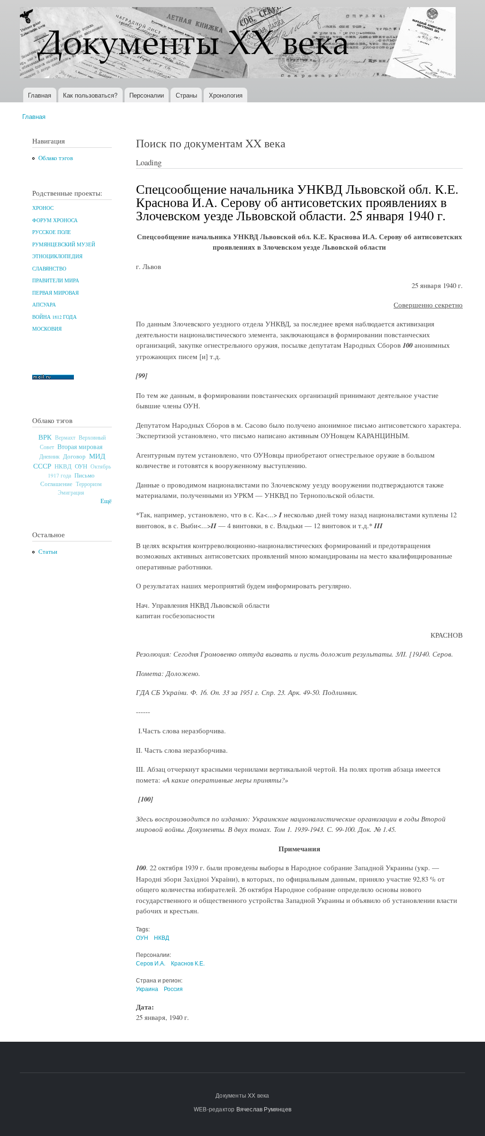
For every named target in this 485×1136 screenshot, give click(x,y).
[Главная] (239, 44)
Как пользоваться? (90, 94)
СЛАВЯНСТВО (49, 268)
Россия (173, 988)
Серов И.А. (150, 963)
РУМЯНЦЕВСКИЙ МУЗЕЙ (63, 244)
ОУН (81, 466)
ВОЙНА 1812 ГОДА (54, 317)
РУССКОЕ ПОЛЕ (51, 232)
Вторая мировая (79, 446)
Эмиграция (71, 492)
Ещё (106, 501)
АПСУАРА (44, 304)
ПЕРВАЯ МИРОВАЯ (55, 292)
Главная (39, 94)
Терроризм (89, 483)
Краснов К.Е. (188, 963)
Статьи (47, 552)
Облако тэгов (55, 158)
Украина (147, 988)
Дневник (49, 456)
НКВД (63, 466)
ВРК (45, 437)
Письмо (84, 475)
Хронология (225, 94)
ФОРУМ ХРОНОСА (55, 220)
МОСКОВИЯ (47, 328)
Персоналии (146, 94)
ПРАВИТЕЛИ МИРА (55, 280)
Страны (186, 94)
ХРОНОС (43, 208)
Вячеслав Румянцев (263, 1109)
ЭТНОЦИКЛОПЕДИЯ (57, 256)
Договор (74, 456)
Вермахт (65, 437)
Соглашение (56, 484)
